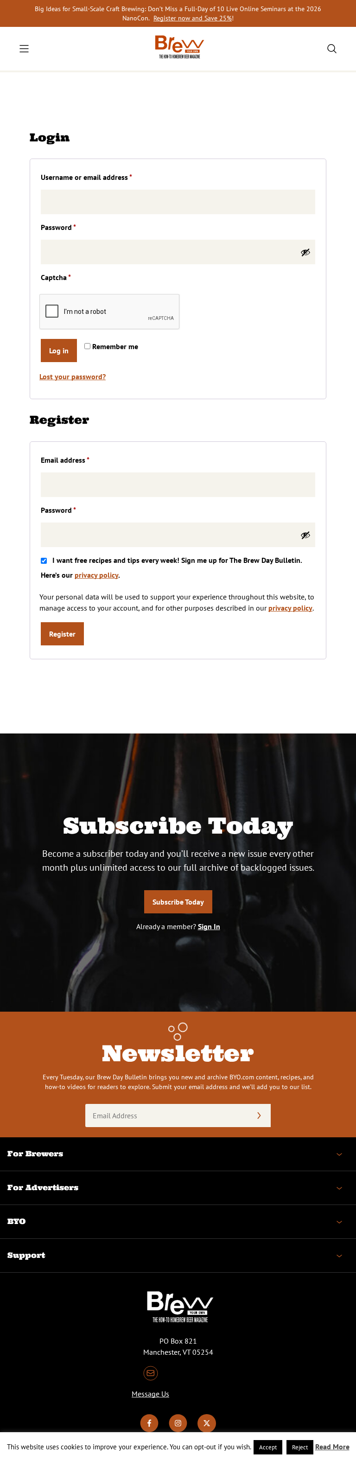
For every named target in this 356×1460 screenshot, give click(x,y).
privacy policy (96, 575)
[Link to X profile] (206, 1429)
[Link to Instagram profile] (178, 1429)
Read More (332, 1446)
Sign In (209, 926)
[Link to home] (178, 48)
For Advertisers (42, 1187)
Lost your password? (72, 376)
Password (72, 227)
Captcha (56, 277)
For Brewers (35, 1153)
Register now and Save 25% (192, 18)
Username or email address (100, 177)
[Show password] (305, 252)
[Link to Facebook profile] (149, 1429)
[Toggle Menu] (24, 48)
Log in (59, 350)
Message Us (150, 1393)
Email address (79, 460)
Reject (300, 1447)
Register (62, 633)
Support (26, 1255)
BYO (16, 1221)
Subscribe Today (178, 901)
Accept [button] (268, 1447)
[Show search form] (332, 48)
